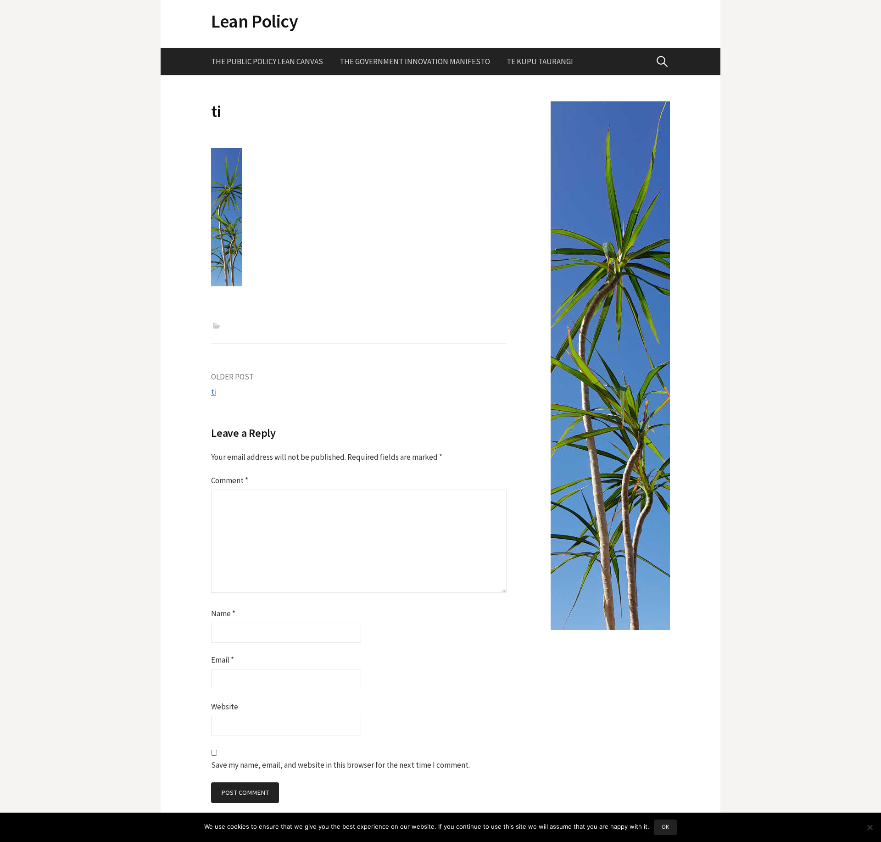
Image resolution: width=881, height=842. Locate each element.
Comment (229, 480)
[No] (869, 827)
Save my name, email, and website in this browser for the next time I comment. (340, 765)
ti (213, 391)
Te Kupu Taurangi (540, 61)
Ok (665, 827)
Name (223, 613)
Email (222, 660)
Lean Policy (254, 21)
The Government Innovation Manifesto (415, 61)
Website (224, 707)
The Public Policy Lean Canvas (267, 61)
